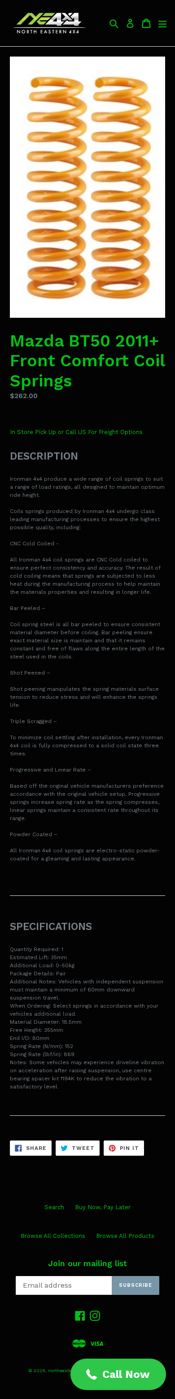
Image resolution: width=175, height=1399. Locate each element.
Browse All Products (125, 1235)
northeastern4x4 (66, 1370)
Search (54, 1207)
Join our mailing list (87, 1263)
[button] (118, 1374)
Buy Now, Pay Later (103, 1207)
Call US (77, 432)
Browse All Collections (53, 1235)
